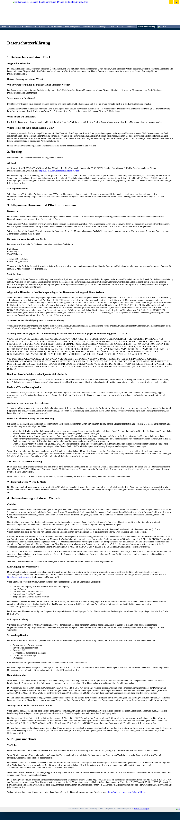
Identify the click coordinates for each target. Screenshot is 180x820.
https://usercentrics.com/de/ (19, 577)
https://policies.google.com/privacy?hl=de (126, 792)
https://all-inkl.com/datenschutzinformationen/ (59, 171)
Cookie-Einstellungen (141, 809)
